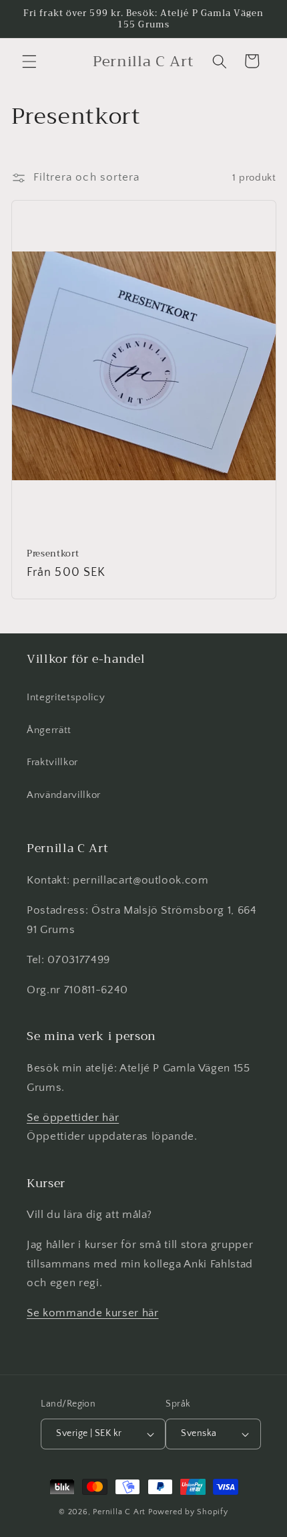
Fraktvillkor (52, 762)
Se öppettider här (73, 1118)
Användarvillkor (64, 795)
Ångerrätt (49, 730)
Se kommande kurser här (93, 1313)
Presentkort (53, 553)
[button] (29, 61)
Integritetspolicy (66, 697)
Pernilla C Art (119, 1512)
